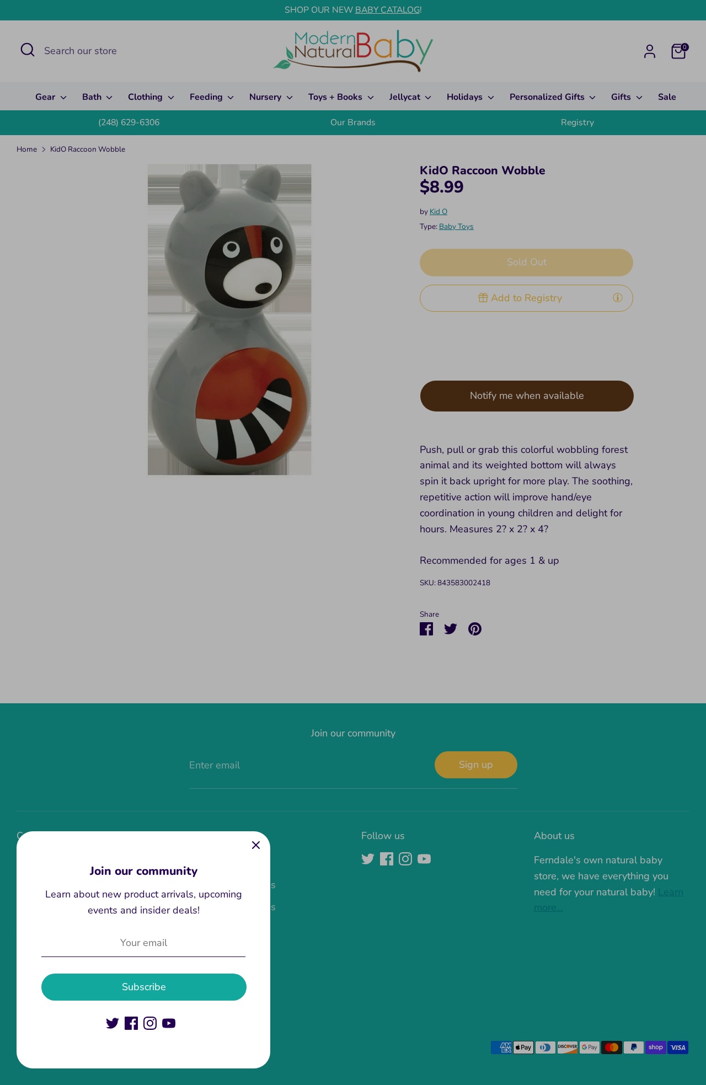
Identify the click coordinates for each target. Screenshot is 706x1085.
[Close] (256, 845)
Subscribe (144, 986)
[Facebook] (131, 1023)
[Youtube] (168, 1023)
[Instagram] (150, 1023)
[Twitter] (112, 1023)
